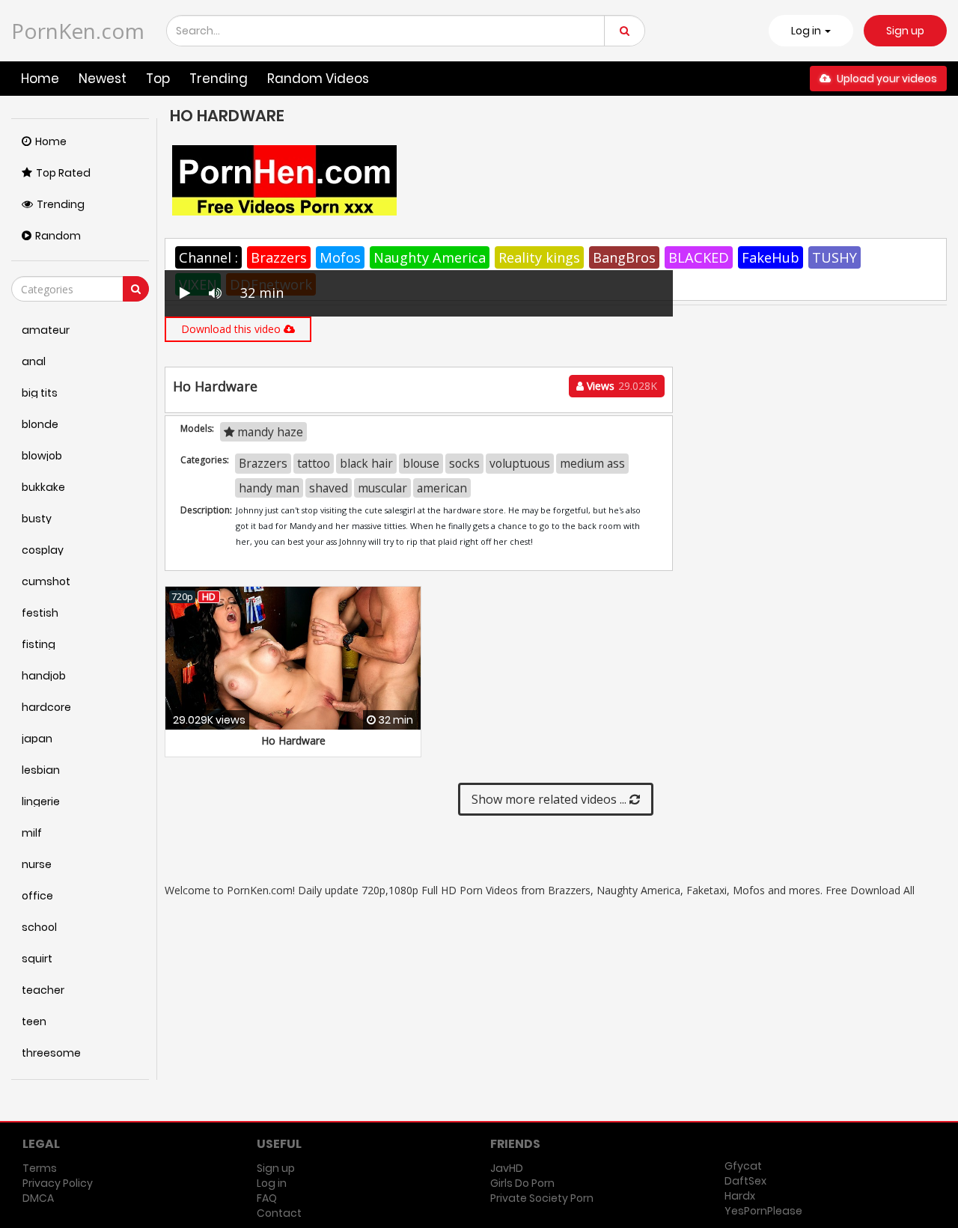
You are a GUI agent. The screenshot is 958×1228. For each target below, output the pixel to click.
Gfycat (743, 1165)
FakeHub (770, 257)
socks (464, 463)
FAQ (267, 1198)
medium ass (592, 463)
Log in (272, 1183)
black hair (366, 463)
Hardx (739, 1195)
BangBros (624, 257)
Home (40, 79)
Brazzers (279, 257)
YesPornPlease (763, 1210)
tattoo (313, 463)
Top (158, 79)
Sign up (905, 30)
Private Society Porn (542, 1198)
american (442, 488)
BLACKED (698, 257)
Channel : (208, 257)
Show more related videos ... (550, 799)
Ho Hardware (293, 740)
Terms (39, 1168)
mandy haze (268, 432)
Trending (218, 79)
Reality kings (539, 257)
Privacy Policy (57, 1183)
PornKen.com (77, 30)
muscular (382, 488)
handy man (269, 488)
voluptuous (519, 463)
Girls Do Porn (522, 1183)
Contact (279, 1213)
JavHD (506, 1168)
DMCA (38, 1198)
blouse (421, 463)
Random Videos (318, 79)
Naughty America (429, 257)
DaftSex (745, 1180)
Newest (102, 79)
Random (58, 235)
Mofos (340, 257)
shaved (328, 488)
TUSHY (834, 257)
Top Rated (63, 172)
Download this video (232, 329)
